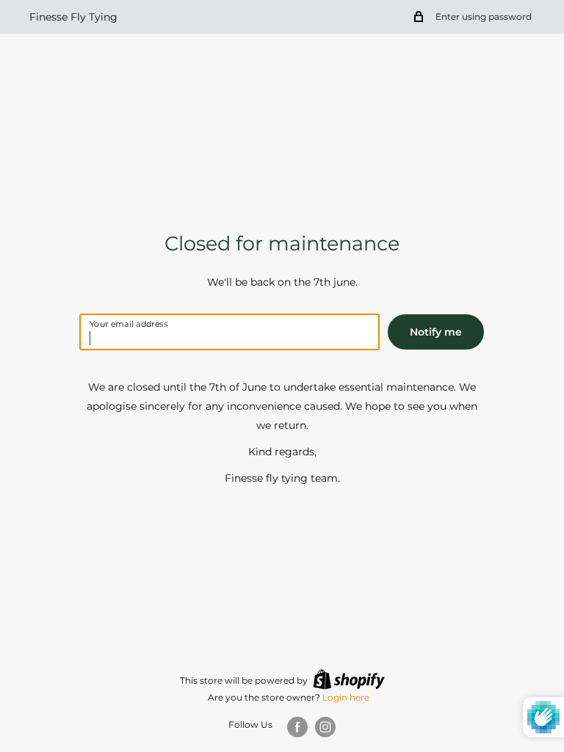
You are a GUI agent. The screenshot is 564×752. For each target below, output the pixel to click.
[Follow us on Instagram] (325, 727)
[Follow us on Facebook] (297, 727)
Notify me (436, 332)
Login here (345, 697)
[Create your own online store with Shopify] (349, 679)
